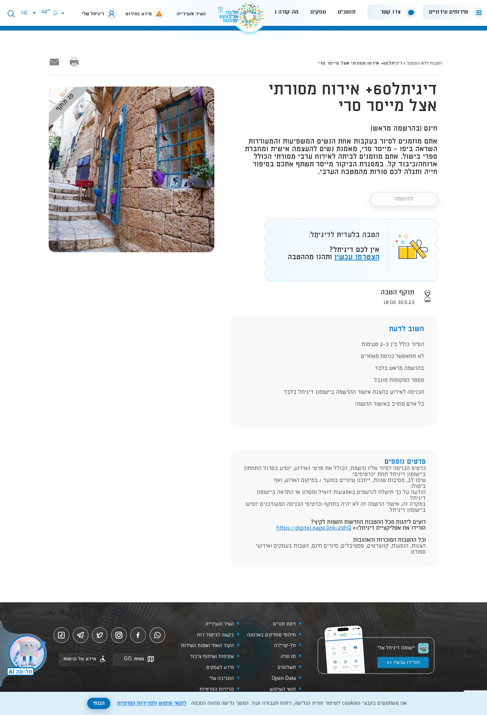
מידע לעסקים (220, 668)
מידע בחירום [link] (139, 14)
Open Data (284, 679)
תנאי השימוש (283, 689)
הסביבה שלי (221, 679)
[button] (451, 12)
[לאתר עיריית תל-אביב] (243, 18)
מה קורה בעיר (281, 12)
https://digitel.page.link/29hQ (313, 528)
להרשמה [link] (404, 199)
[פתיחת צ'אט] (24, 654)
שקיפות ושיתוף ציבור (212, 657)
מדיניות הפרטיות (216, 689)
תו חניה (288, 657)
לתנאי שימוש (172, 703)
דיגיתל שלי (92, 14)
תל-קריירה (285, 646)
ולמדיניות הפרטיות (137, 703)
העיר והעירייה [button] (191, 14)
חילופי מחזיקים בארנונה (271, 635)
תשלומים (287, 668)
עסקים (318, 12)
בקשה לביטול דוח (215, 635)
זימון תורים (284, 624)
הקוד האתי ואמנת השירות (207, 646)
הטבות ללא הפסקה (424, 63)
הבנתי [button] (99, 703)
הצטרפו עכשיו (356, 257)
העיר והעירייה (219, 624)
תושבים (346, 12)
